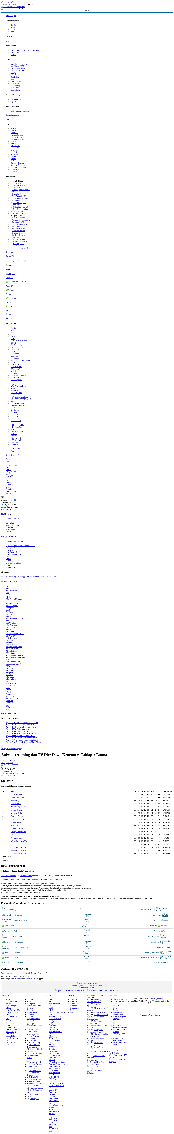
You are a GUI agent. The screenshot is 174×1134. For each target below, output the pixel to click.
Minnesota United (36, 1088)
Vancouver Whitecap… (21, 220)
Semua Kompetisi (12, 115)
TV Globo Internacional (15, 634)
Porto (13, 161)
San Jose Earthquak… (20, 224)
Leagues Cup (16, 99)
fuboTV (14, 362)
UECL (8, 470)
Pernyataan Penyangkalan (118, 1013)
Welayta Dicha (16, 813)
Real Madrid (15, 146)
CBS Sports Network (19, 341)
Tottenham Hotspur (18, 139)
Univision (14, 382)
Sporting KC (34, 1099)
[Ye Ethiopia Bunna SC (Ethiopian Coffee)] (8, 776)
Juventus (14, 150)
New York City (34, 1043)
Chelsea (14, 131)
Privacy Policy (16, 979)
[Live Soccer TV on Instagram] (98, 1073)
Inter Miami (33, 1032)
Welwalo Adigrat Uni (19, 841)
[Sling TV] (14, 577)
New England (34, 1036)
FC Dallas (16, 226)
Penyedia (116, 1021)
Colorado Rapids (18, 231)
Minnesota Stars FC (20, 239)
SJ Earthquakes (34, 1073)
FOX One (14, 416)
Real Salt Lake (17, 233)
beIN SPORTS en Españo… (21, 360)
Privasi (116, 1010)
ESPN (13, 336)
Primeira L (10, 489)
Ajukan (26, 973)
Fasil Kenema (16, 804)
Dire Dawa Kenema (8, 760)
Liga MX (14, 102)
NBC (13, 339)
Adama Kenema (17, 838)
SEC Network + (17, 440)
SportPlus (14, 442)
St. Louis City (34, 1077)
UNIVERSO (15, 377)
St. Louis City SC (18, 229)
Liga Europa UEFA (18, 66)
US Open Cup (16, 52)
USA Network (16, 367)
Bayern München (17, 163)
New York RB (34, 1045)
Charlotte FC (17, 194)
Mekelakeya (15, 800)
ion (12, 423)
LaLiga (13, 73)
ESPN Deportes (17, 347)
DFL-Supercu (11, 491)
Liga (7, 41)
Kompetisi (5, 537)
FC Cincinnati (17, 192)
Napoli (13, 156)
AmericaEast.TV (17, 390)
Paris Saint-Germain (18, 167)
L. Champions (11, 465)
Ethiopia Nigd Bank (18, 832)
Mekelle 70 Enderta (18, 850)
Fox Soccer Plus (17, 345)
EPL (7, 478)
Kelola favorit (8, 509)
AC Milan (14, 154)
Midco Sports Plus (17, 425)
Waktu (13, 505)
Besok (13, 27)
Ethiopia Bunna (7, 763)
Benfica (13, 159)
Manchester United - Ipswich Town (96, 1044)
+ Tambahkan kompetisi (15, 541)
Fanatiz (13, 328)
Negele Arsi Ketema (18, 797)
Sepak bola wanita (120, 999)
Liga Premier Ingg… (18, 70)
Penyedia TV (71, 995)
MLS (8, 474)
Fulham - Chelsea (101, 1015)
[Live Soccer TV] (8, 2)
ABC (13, 330)
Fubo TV (73, 1001)
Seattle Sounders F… (21, 241)
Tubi (12, 447)
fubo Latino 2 (16, 421)
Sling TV (73, 999)
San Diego (34, 1094)
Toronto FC (17, 205)
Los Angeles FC (18, 222)
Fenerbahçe (15, 169)
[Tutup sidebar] (2, 746)
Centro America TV (18, 406)
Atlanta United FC (20, 213)
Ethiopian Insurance (18, 835)
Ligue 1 (13, 79)
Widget (116, 1006)
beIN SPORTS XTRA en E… (22, 399)
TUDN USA (15, 365)
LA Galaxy (17, 237)
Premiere (14, 436)
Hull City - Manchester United (94, 1000)
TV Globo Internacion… (54, 1050)
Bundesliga (15, 77)
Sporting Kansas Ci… (21, 248)
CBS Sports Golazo (18, 403)
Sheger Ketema (17, 822)
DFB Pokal (15, 88)
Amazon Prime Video (19, 388)
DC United (16, 200)
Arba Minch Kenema (19, 854)
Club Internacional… (20, 185)
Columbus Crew (36, 1053)
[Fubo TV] (5, 577)
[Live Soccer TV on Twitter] (98, 1069)
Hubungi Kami (119, 1034)
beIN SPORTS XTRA (19, 397)
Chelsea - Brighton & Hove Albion (98, 1035)
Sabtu (13, 29)
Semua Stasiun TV (13, 455)
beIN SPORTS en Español (16, 619)
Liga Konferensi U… (19, 68)
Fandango (14, 412)
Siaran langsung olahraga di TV (119, 1039)
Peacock (14, 384)
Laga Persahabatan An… (20, 111)
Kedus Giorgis (16, 810)
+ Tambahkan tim (12, 519)
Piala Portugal (16, 86)
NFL (120, 1042)
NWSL (13, 55)
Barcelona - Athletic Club (95, 1022)
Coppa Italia (15, 90)
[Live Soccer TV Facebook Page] (98, 1064)
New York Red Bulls (20, 198)
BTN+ (13, 401)
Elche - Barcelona (101, 1012)
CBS (12, 334)
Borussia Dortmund (18, 165)
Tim (7, 119)
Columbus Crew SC (20, 207)
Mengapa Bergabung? (38, 973)
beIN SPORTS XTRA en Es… (17, 657)
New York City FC (19, 196)
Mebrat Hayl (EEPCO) (19, 807)
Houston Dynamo (19, 218)
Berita (8, 459)
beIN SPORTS (16, 332)
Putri (7, 461)
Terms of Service (31, 979)
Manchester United (18, 137)
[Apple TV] (25, 577)
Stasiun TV (10, 256)
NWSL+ (14, 434)
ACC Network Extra (18, 386)
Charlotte (32, 1040)
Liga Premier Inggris (13, 552)
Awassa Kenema (17, 819)
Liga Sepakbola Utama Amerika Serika (25, 50)
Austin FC (17, 246)
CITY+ (13, 408)
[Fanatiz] (45, 577)
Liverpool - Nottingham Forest (95, 1031)
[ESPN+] (53, 577)
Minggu (14, 31)
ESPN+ (13, 352)
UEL (8, 467)
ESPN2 (13, 343)
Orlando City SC (19, 203)
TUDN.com (15, 449)
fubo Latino (15, 418)
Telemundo (15, 373)
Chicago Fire (17, 188)
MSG (13, 429)
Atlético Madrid (16, 148)
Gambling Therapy (156, 999)
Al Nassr (14, 172)
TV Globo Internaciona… (20, 375)
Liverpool (14, 133)
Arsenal (13, 128)
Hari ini (13, 25)
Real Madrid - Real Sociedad (96, 1018)
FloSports (14, 414)
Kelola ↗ (7, 514)
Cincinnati (32, 1038)
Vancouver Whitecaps (32, 1067)
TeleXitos (14, 444)
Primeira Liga (16, 81)
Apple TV (14, 356)
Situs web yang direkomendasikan (120, 1026)
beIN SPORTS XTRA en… (54, 1078)
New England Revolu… (21, 190)
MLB (115, 1045)
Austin (32, 1097)
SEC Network (16, 438)
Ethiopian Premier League (11, 749)
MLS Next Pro (16, 427)
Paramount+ (15, 358)
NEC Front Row (17, 431)
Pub (114, 1023)
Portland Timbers (18, 235)
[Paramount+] (35, 577)
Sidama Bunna (16, 794)
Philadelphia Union (20, 209)
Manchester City (17, 135)
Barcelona (14, 143)
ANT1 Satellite (16, 393)
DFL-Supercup (16, 83)
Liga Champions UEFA (15, 554)
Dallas (31, 1075)
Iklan (115, 1008)
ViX (12, 451)
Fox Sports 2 (15, 354)
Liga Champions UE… (19, 64)
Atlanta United (35, 1062)
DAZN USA (15, 369)
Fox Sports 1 (15, 349)
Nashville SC (17, 183)
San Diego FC (18, 244)
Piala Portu (10, 493)
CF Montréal (18, 211)
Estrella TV (15, 410)
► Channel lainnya (8, 713)
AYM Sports (15, 395)
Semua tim (10, 252)
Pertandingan (11, 16)
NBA (115, 1042)
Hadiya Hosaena (17, 829)
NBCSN (14, 371)
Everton (14, 141)
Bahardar (14, 825)
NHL (126, 1042)
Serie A (13, 75)
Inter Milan (15, 152)
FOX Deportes (16, 380)
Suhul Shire (15, 844)
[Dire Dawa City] (9, 765)
